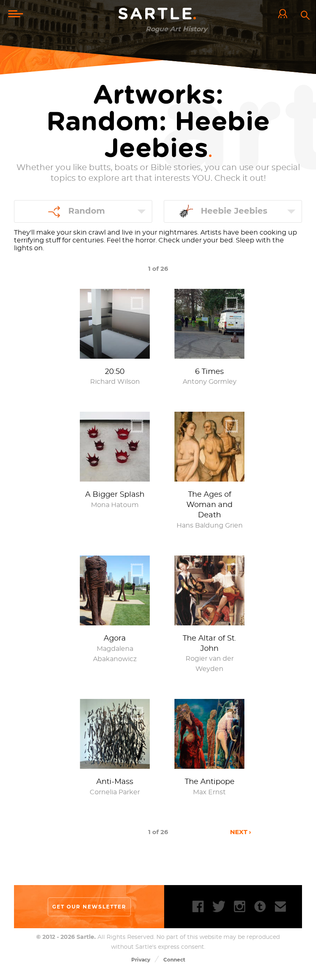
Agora (115, 638)
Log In (284, 14)
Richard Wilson (115, 381)
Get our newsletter (89, 907)
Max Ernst (209, 792)
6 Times (209, 372)
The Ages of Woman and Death (209, 505)
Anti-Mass (114, 782)
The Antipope (210, 782)
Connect (174, 960)
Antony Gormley (210, 381)
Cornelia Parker (115, 792)
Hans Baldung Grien (210, 525)
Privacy (140, 960)
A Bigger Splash (114, 494)
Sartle (158, 14)
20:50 (115, 372)
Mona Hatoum (115, 505)
